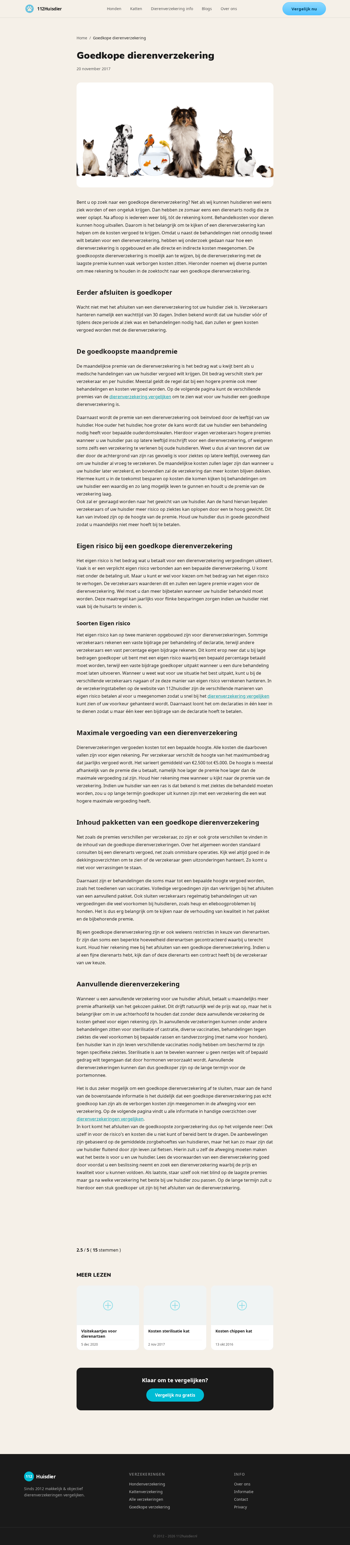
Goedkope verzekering (149, 1506)
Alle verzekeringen (146, 1499)
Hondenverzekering (147, 1484)
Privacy (240, 1506)
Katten (136, 8)
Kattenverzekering (146, 1491)
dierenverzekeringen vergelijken (110, 1119)
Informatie (243, 1491)
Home (82, 37)
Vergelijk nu (304, 8)
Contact (241, 1499)
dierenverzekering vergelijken (140, 397)
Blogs (207, 8)
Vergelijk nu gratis (175, 1395)
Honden (114, 8)
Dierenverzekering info (172, 8)
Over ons (229, 8)
